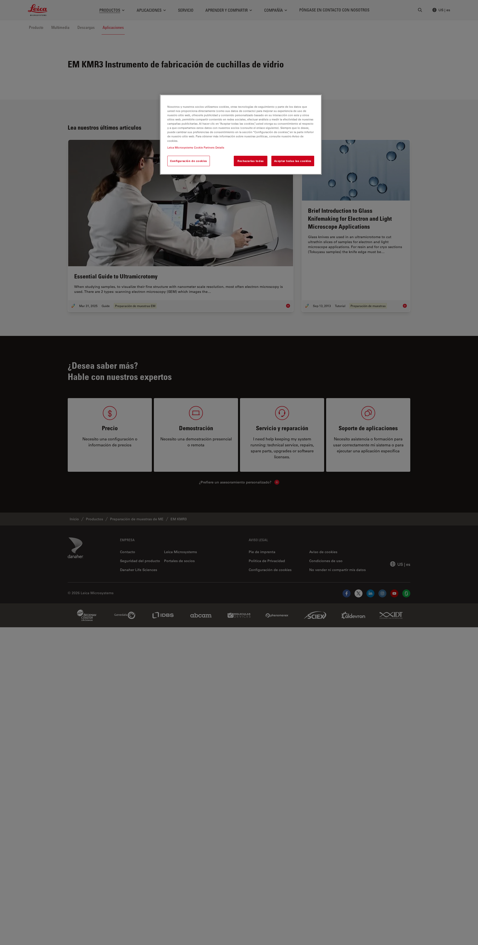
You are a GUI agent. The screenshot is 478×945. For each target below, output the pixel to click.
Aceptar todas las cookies (292, 160)
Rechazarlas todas (251, 160)
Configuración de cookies (188, 160)
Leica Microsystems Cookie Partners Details (195, 147)
